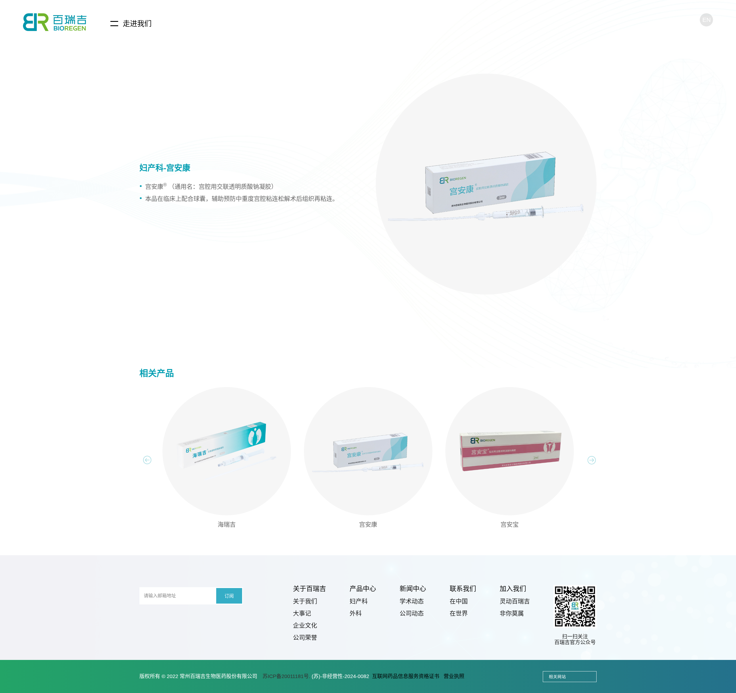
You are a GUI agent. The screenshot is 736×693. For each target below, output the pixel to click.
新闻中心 (413, 588)
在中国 (459, 601)
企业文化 (305, 625)
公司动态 (412, 613)
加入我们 (513, 588)
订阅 (229, 596)
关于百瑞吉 (309, 588)
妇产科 (359, 601)
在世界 (459, 613)
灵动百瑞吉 (515, 601)
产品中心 (363, 588)
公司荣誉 (305, 637)
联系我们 (463, 588)
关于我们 (305, 601)
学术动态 (412, 601)
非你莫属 (512, 613)
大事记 (302, 613)
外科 (356, 613)
